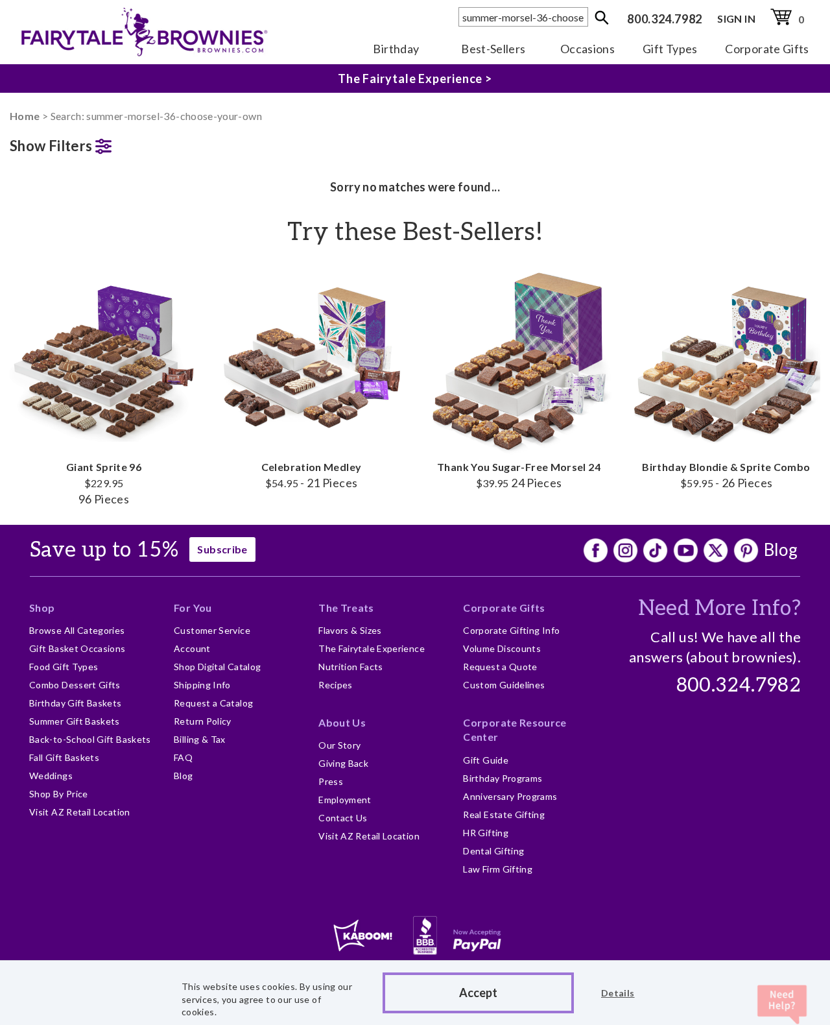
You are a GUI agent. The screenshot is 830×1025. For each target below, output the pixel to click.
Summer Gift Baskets (74, 721)
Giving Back (343, 763)
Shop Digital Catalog (217, 666)
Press (330, 781)
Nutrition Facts (350, 666)
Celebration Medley (311, 475)
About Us (342, 722)
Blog (781, 549)
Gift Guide (485, 760)
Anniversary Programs (510, 796)
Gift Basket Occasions (77, 648)
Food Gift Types (63, 666)
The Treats (346, 607)
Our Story (339, 745)
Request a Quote (500, 666)
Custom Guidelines (504, 684)
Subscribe (222, 549)
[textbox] (523, 17)
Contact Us (343, 817)
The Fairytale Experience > (415, 78)
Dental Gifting (493, 850)
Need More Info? (719, 608)
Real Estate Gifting (504, 814)
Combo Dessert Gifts (75, 684)
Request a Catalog (213, 702)
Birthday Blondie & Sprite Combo (726, 475)
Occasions (587, 49)
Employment (345, 799)
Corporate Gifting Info (511, 630)
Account (192, 648)
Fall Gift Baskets (64, 757)
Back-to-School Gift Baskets (90, 739)
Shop (41, 607)
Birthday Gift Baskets (75, 702)
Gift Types (670, 49)
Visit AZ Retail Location (79, 811)
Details (618, 992)
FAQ (183, 757)
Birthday (396, 49)
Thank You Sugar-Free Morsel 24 (518, 475)
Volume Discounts (502, 648)
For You (193, 607)
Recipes (335, 684)
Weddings (51, 775)
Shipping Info (202, 684)
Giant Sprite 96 (103, 483)
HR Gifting (485, 832)
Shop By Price (58, 793)
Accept (478, 992)
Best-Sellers (493, 49)
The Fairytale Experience (371, 648)
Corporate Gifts (767, 49)
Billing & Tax (200, 739)
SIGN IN (736, 18)
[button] (104, 143)
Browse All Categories (77, 630)
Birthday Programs (502, 778)
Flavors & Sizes (349, 630)
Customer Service (212, 630)
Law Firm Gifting (497, 868)
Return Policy (202, 721)
